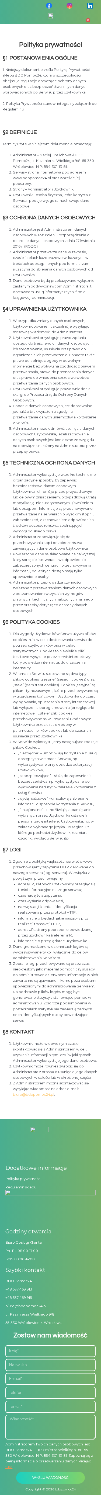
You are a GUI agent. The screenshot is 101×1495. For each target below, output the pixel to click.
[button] (7, 22)
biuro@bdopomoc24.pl (33, 1094)
